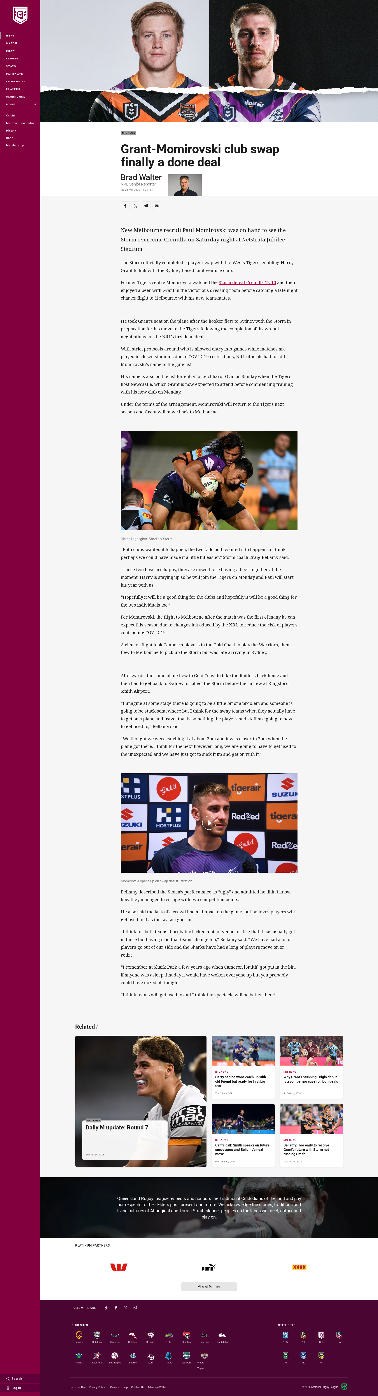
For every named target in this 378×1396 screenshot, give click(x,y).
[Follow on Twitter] (125, 1308)
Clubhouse (15, 96)
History (11, 130)
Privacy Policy (97, 1387)
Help (125, 1387)
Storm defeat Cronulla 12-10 (247, 282)
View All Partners (209, 1287)
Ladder (12, 58)
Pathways (14, 73)
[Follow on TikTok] (106, 1308)
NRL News (128, 133)
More (10, 104)
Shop (9, 138)
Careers (114, 1387)
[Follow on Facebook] (116, 1308)
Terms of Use (78, 1387)
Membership (15, 145)
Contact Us (137, 1387)
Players (13, 89)
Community (16, 81)
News (10, 35)
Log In (16, 1388)
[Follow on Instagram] (135, 1308)
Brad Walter (141, 177)
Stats (11, 66)
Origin (10, 115)
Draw (10, 50)
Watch (12, 43)
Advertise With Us (158, 1387)
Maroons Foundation (21, 123)
